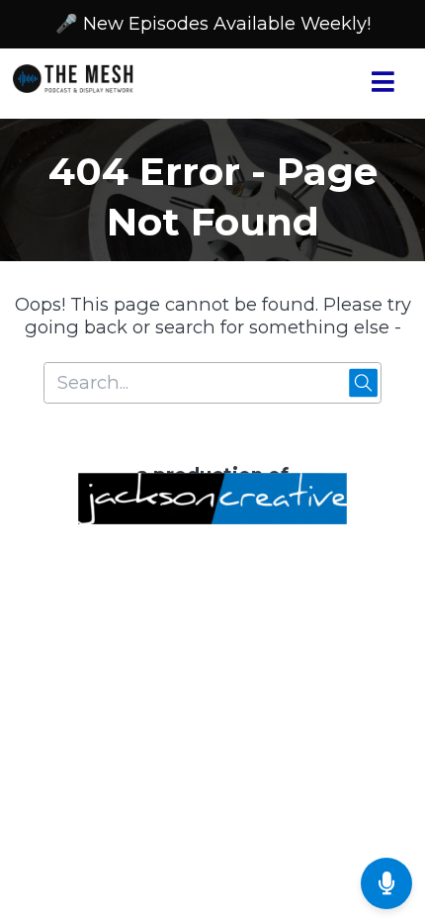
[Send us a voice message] (386, 883)
